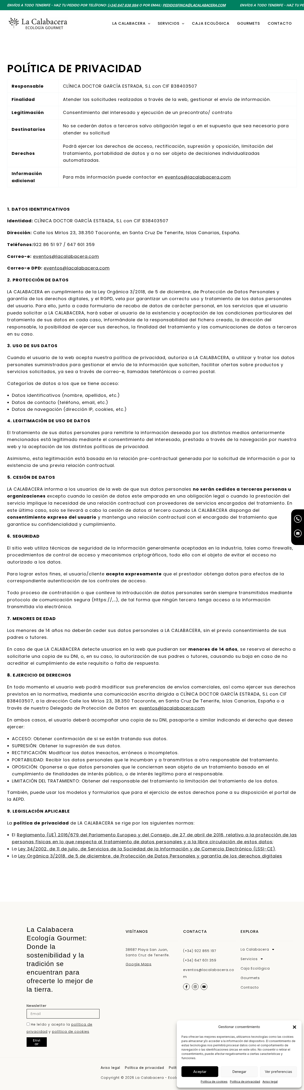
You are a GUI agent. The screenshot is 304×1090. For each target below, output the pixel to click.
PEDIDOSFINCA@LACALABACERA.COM (194, 5)
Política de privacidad (245, 1081)
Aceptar (199, 1071)
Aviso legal (270, 1081)
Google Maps (139, 964)
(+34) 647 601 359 (199, 960)
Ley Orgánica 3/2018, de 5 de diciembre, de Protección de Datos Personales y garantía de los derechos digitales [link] (150, 856)
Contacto (250, 987)
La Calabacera (255, 949)
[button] (294, 1027)
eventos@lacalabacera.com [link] (198, 177)
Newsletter (37, 1005)
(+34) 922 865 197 (199, 950)
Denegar (239, 1071)
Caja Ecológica (255, 968)
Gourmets (250, 978)
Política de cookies (214, 1081)
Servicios (249, 959)
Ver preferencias (278, 1071)
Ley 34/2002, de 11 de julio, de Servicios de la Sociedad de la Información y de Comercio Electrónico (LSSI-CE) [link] (146, 849)
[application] (148, 23)
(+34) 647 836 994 (123, 5)
